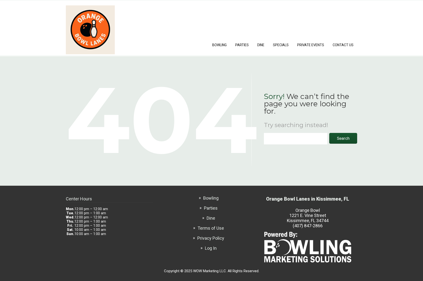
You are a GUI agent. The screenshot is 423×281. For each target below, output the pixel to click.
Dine (260, 45)
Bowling (219, 45)
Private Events (310, 45)
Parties (242, 45)
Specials (281, 45)
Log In (211, 248)
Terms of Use (211, 228)
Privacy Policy (210, 238)
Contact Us (343, 45)
